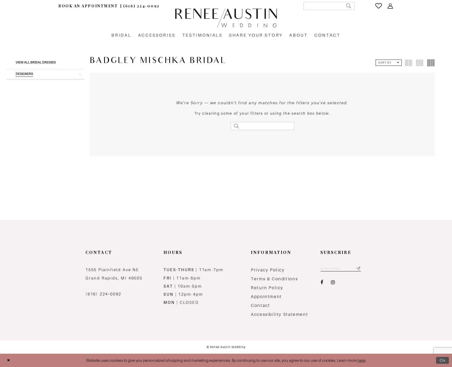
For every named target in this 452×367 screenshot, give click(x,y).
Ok (443, 360)
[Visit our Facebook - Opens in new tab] (321, 282)
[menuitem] (88, 5)
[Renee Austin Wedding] (226, 18)
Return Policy (267, 287)
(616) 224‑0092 (103, 294)
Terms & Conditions (274, 278)
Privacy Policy (268, 269)
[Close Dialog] (8, 360)
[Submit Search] (348, 6)
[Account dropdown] (390, 6)
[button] (45, 74)
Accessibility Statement (279, 314)
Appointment (266, 296)
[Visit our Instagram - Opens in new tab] (333, 282)
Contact (260, 305)
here (361, 360)
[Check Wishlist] (379, 6)
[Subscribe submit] (358, 268)
